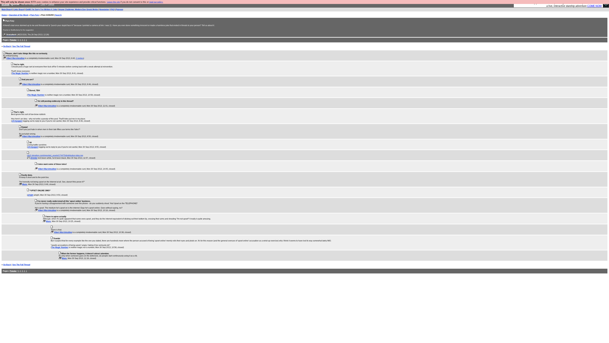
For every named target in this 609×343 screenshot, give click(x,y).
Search (58, 15)
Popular (13, 40)
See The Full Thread (21, 46)
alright (30, 195)
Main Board (7, 9)
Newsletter (104, 9)
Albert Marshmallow (15, 58)
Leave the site (113, 2)
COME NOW (594, 6)
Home (4, 15)
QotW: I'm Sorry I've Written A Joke (41, 9)
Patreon (119, 9)
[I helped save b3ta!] (4, 35)
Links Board (18, 9)
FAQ (113, 9)
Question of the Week (18, 15)
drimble (33, 158)
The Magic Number (20, 73)
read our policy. (156, 2)
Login (42, 4)
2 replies (79, 58)
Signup (51, 4)
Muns (24, 184)
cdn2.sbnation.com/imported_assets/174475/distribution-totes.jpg (55, 155)
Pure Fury (34, 15)
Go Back (7, 46)
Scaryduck (11, 35)
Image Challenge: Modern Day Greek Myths (78, 9)
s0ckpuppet (17, 121)
